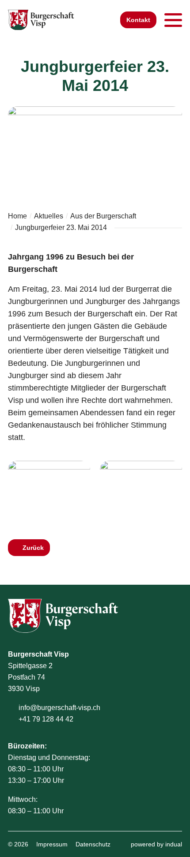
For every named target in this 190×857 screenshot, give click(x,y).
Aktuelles (48, 216)
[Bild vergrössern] (49, 491)
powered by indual (156, 844)
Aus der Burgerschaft (103, 216)
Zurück (33, 547)
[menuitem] (52, 844)
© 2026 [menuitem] (18, 844)
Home (17, 216)
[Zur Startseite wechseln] (41, 20)
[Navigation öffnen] (173, 20)
